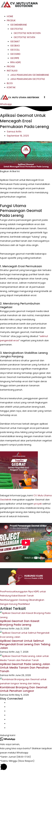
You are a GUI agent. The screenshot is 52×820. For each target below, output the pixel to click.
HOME (10, 16)
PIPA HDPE (15, 62)
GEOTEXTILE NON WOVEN (27, 33)
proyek (38, 503)
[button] (26, 735)
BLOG (10, 83)
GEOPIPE (14, 58)
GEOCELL (15, 49)
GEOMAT (15, 41)
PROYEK (11, 66)
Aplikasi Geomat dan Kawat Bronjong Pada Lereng (19, 623)
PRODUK (11, 20)
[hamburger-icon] (4, 12)
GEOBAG (15, 45)
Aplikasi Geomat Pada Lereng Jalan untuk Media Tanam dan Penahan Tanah (25, 667)
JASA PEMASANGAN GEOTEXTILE (27, 79)
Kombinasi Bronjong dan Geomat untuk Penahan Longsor (23, 689)
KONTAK (11, 87)
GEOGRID (15, 54)
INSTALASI (12, 70)
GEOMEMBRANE (18, 24)
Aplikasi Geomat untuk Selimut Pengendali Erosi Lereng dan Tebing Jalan (25, 644)
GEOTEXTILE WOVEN (24, 37)
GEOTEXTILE (16, 28)
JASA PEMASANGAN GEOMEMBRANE (29, 74)
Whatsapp (6, 104)
